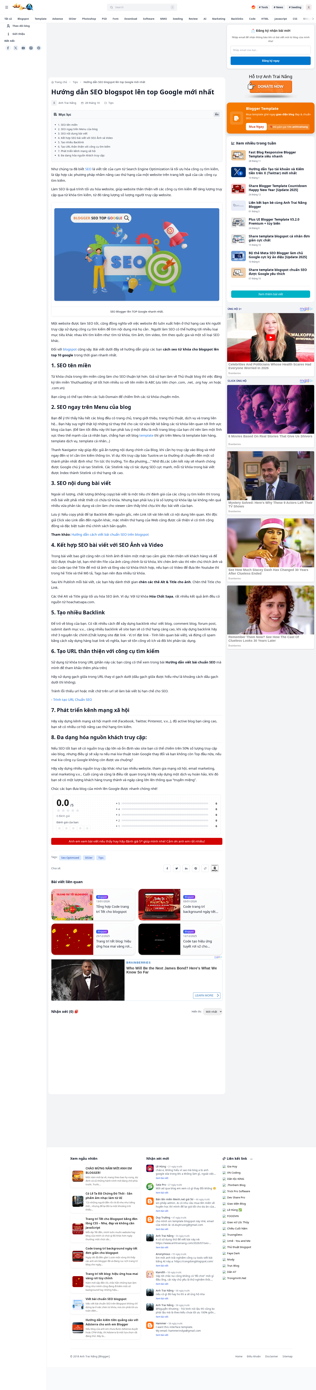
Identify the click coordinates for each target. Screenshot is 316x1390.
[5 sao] (87, 828)
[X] (16, 48)
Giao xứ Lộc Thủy (238, 1222)
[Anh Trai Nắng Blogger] (23, 7)
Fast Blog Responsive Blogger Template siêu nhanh (272, 154)
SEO (88, 169)
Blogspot (23, 18)
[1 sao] (59, 828)
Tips (101, 857)
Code (252, 18)
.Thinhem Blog (236, 1185)
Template (40, 18)
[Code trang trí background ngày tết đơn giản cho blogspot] (159, 904)
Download (130, 18)
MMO (163, 18)
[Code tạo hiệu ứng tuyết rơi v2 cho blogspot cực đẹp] (159, 939)
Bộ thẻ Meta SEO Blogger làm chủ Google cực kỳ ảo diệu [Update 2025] (278, 255)
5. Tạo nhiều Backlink (71, 142)
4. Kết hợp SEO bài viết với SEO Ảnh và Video (85, 138)
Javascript (280, 18)
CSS (295, 18)
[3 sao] (73, 828)
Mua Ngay (256, 127)
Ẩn (217, 114)
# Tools (263, 7)
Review (193, 18)
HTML (265, 18)
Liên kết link (236, 1158)
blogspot (70, 349)
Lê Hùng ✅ (234, 1210)
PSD (104, 18)
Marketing (218, 18)
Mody (230, 1259)
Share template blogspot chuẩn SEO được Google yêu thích (278, 271)
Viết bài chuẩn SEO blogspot (106, 1299)
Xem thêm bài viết (270, 294)
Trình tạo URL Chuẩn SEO (72, 699)
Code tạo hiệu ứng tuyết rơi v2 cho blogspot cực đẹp (197, 946)
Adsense (57, 18)
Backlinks (237, 18)
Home (238, 1356)
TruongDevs (234, 1234)
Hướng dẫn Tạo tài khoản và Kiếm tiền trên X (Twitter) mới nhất (276, 171)
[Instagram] (31, 48)
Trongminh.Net (236, 1278)
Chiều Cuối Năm (237, 1228)
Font (115, 18)
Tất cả (8, 18)
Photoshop (89, 18)
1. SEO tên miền (68, 124)
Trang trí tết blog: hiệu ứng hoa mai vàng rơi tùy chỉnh (113, 946)
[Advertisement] (23, 107)
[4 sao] (80, 828)
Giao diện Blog (236, 1203)
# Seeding (295, 7)
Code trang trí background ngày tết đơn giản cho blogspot (200, 911)
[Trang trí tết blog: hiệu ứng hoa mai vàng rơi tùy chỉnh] (72, 939)
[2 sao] (66, 828)
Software (148, 18)
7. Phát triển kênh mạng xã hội (77, 151)
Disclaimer (271, 1356)
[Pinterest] (39, 48)
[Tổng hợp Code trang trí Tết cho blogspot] (72, 904)
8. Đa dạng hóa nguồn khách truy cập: (81, 155)
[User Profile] (309, 7)
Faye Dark (233, 1253)
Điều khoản (254, 1356)
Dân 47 (231, 1272)
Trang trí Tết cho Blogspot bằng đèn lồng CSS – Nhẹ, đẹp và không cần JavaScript (112, 1223)
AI (205, 18)
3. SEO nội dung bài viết (72, 133)
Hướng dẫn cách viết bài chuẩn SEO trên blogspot (110, 534)
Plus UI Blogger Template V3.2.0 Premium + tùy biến (274, 221)
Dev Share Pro (236, 1197)
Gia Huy (232, 1166)
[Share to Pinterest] (195, 868)
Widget (307, 18)
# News (278, 7)
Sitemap (288, 1356)
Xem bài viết (162, 1178)
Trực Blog (233, 1265)
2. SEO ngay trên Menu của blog (78, 129)
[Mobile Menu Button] (6, 7)
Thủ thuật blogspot (239, 1247)
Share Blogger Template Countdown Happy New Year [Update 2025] (278, 188)
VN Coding (233, 1172)
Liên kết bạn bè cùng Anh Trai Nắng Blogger (278, 204)
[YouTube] (23, 48)
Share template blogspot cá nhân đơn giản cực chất (279, 238)
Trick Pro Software (238, 1191)
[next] (313, 19)
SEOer (72, 18)
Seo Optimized (70, 857)
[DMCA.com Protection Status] (216, 868)
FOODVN (233, 1216)
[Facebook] (8, 48)
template (146, 435)
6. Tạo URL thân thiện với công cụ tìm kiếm (84, 146)
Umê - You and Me (238, 1241)
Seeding (178, 18)
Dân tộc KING (235, 1179)
